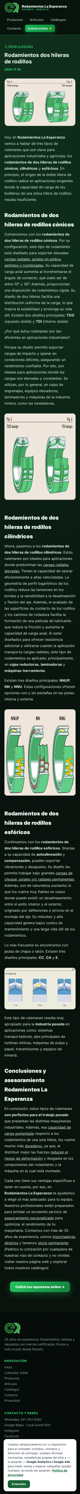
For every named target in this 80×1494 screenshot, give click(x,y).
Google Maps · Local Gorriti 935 (27, 1425)
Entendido (19, 1484)
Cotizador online (16, 1373)
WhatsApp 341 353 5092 (23, 1419)
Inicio (8, 1367)
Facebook (11, 1436)
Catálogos (58, 20)
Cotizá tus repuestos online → (40, 1287)
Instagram (11, 1430)
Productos (15, 20)
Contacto (14, 28)
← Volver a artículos (18, 46)
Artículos (37, 20)
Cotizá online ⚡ (40, 28)
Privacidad (12, 1400)
